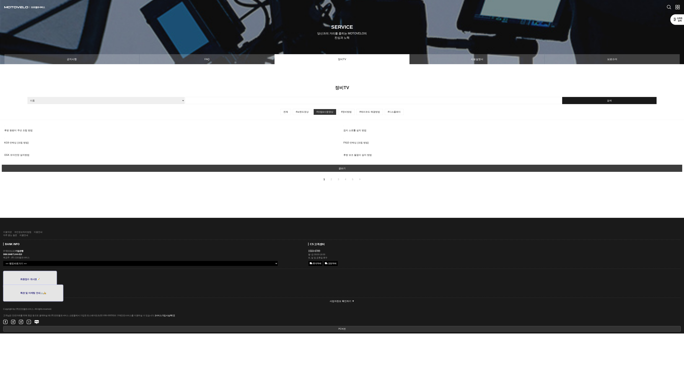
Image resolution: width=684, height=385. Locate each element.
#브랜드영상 (302, 112)
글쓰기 (342, 168)
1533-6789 (314, 250)
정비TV (342, 59)
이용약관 (7, 232)
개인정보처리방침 (22, 232)
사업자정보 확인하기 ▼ (342, 301)
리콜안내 (24, 235)
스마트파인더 (677, 20)
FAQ (206, 59)
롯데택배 (316, 263)
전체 (285, 112)
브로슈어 (612, 59)
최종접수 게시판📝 (30, 279)
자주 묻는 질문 (10, 235)
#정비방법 (346, 112)
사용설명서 (477, 59)
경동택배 (332, 263)
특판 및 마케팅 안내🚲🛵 (33, 293)
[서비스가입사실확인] (165, 315)
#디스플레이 (394, 112)
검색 (609, 100)
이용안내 (38, 232)
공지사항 (72, 59)
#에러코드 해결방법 (369, 112)
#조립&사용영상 (325, 112)
